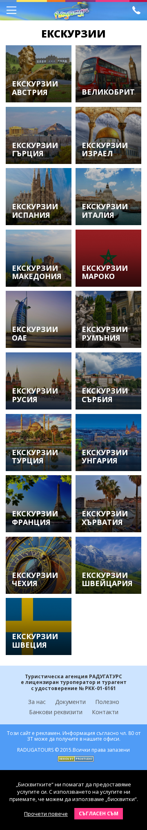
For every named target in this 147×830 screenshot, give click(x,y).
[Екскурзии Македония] (38, 258)
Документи (70, 702)
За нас (37, 702)
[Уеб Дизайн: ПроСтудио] (73, 756)
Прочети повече (46, 813)
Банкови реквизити (55, 712)
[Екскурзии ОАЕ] (38, 319)
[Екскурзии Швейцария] (108, 565)
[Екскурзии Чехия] (38, 565)
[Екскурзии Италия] (108, 196)
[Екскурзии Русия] (38, 380)
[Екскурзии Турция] (38, 442)
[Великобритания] (108, 73)
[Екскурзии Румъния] (108, 319)
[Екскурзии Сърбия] (108, 380)
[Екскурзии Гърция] (38, 135)
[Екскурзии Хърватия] (108, 503)
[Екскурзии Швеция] (38, 626)
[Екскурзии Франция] (38, 503)
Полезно (107, 702)
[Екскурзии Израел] (108, 135)
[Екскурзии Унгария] (108, 442)
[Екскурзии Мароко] (108, 258)
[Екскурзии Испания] (38, 196)
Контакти (105, 712)
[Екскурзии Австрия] (38, 73)
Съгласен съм (98, 813)
